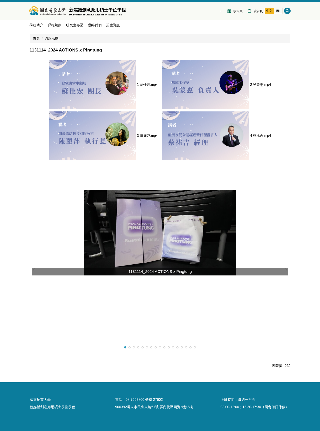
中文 (269, 10)
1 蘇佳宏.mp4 (147, 84)
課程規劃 (55, 25)
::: (221, 10)
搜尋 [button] (287, 11)
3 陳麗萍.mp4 (147, 136)
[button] (35, 269)
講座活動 (52, 38)
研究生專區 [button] (74, 25)
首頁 (36, 38)
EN (278, 10)
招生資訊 (113, 25)
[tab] (125, 347)
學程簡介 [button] (36, 25)
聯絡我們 (95, 25)
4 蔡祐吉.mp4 (260, 136)
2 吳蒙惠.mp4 (260, 84)
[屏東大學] (47, 10)
